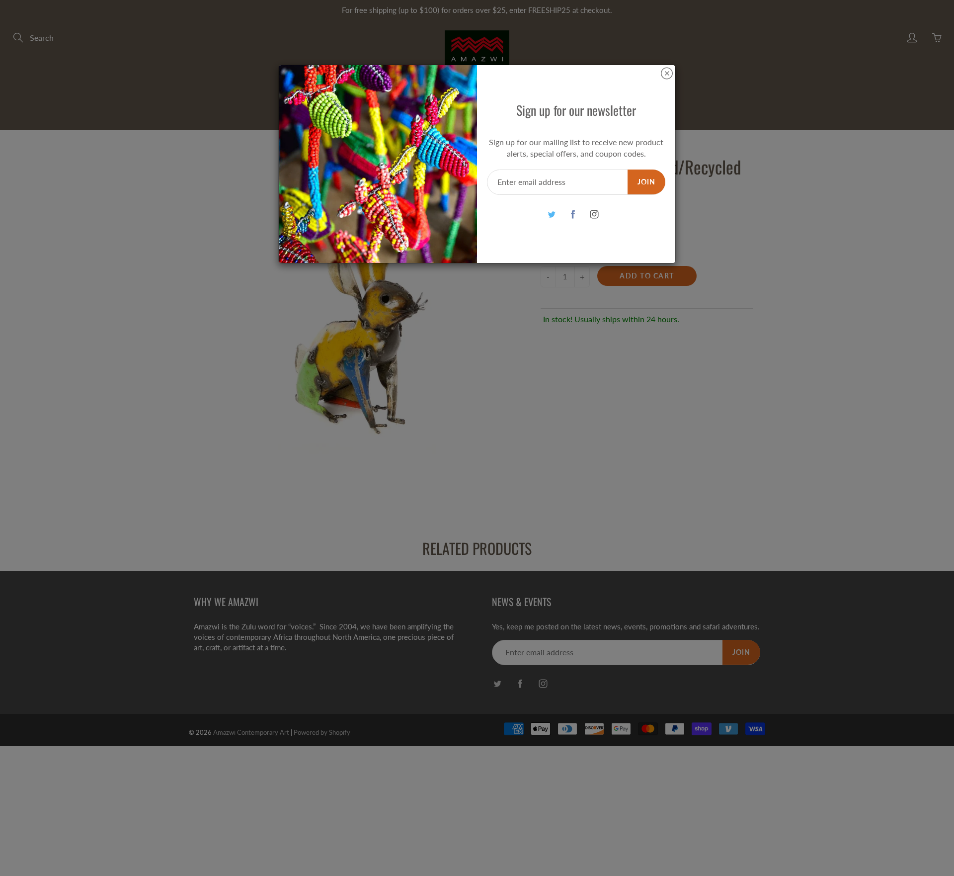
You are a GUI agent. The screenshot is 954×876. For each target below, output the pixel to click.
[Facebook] (572, 214)
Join (646, 181)
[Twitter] (551, 214)
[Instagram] (594, 214)
